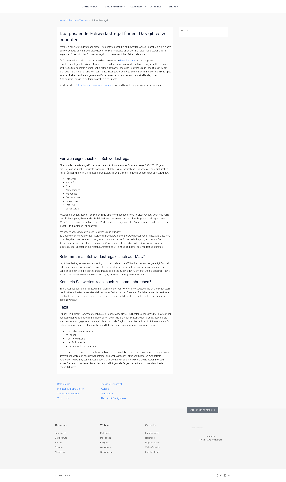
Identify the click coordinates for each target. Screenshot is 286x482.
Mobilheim (105, 433)
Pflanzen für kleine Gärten (70, 388)
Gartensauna (106, 452)
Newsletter (60, 452)
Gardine (105, 388)
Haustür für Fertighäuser (113, 398)
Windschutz (63, 398)
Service (172, 7)
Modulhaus (105, 438)
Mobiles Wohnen (89, 7)
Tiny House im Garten (68, 393)
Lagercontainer (152, 442)
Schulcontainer (152, 452)
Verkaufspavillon (153, 447)
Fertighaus (105, 442)
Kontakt (58, 442)
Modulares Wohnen (114, 7)
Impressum (60, 433)
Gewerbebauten (127, 60)
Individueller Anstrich (111, 384)
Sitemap (59, 447)
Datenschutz (61, 438)
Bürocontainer (152, 433)
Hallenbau (150, 438)
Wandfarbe (107, 393)
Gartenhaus (155, 7)
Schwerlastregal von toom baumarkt (95, 85)
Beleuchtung (63, 384)
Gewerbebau (136, 7)
